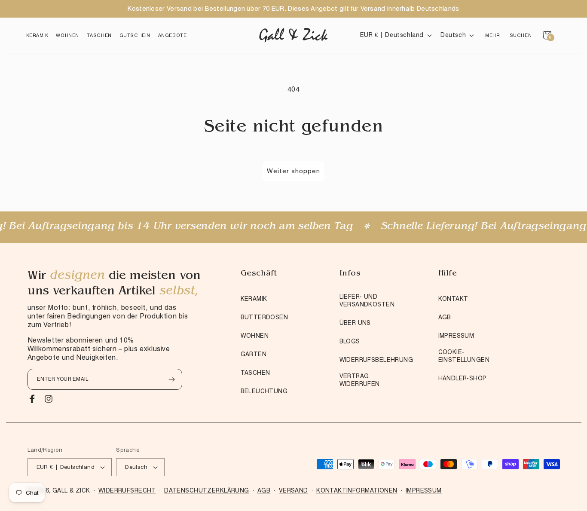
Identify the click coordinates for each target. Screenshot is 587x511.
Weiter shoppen (293, 171)
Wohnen (255, 335)
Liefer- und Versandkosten (366, 300)
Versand (293, 490)
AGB (444, 317)
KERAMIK (254, 298)
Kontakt (453, 298)
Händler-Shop (462, 378)
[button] (37, 35)
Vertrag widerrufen (359, 380)
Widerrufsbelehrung (376, 359)
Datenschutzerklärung (206, 490)
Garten (254, 354)
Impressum (456, 335)
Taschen (255, 372)
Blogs (349, 341)
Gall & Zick (71, 490)
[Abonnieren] (171, 379)
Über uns (355, 322)
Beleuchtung (264, 391)
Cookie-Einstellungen (463, 356)
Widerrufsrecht (127, 490)
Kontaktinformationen (356, 490)
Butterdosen (264, 317)
